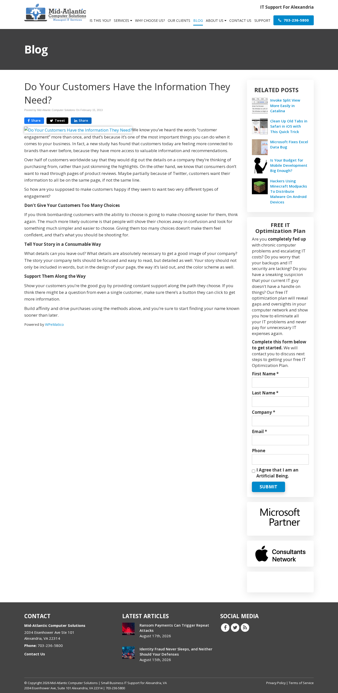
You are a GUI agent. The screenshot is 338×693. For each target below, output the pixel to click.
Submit (268, 487)
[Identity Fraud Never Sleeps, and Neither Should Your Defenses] (128, 652)
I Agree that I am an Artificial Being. (277, 473)
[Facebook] (225, 627)
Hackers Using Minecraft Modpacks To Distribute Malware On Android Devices (288, 191)
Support (262, 20)
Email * (259, 431)
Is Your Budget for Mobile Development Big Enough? (288, 165)
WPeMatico (54, 324)
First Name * (265, 374)
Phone (258, 450)
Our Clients (179, 20)
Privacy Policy (276, 683)
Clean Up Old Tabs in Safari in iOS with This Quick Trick (288, 126)
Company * (263, 412)
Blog (198, 20)
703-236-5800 (296, 20)
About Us (215, 20)
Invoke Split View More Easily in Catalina (285, 105)
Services (122, 20)
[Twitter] (235, 627)
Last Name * (265, 393)
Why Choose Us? (150, 20)
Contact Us (240, 20)
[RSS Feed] (245, 627)
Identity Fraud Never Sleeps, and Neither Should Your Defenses (176, 651)
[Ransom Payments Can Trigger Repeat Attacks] (128, 629)
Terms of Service (301, 683)
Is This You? (100, 20)
